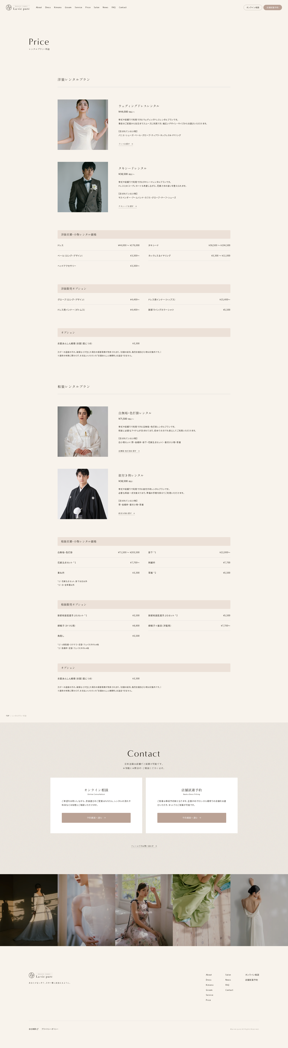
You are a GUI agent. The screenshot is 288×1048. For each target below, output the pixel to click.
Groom (68, 7)
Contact (123, 7)
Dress (48, 7)
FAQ (114, 7)
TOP (7, 716)
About (39, 7)
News (105, 7)
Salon (97, 7)
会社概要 (32, 1029)
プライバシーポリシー (50, 1029)
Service (78, 7)
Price (88, 7)
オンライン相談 (252, 7)
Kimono (58, 7)
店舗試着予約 (273, 7)
